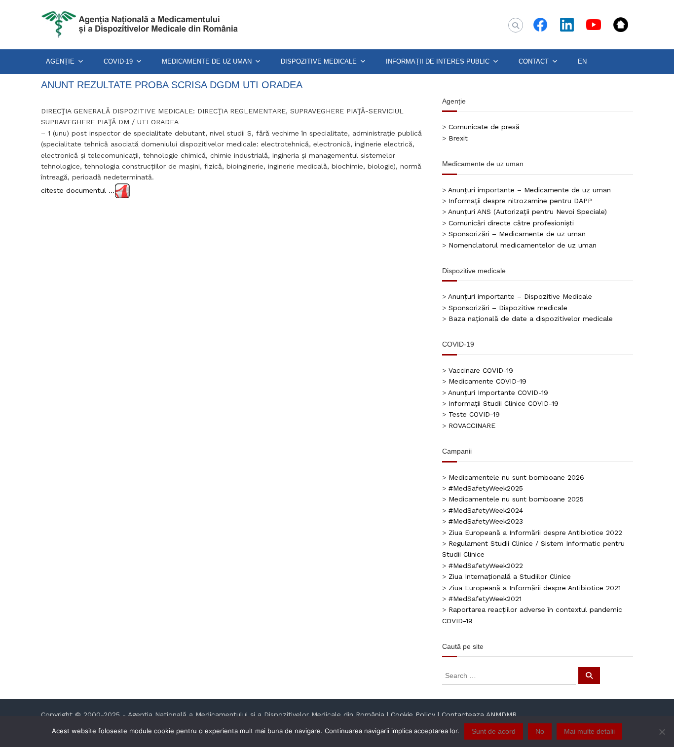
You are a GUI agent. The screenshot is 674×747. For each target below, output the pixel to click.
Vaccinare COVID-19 (481, 370)
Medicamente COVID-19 (487, 381)
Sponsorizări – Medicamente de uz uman (517, 234)
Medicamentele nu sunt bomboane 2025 (516, 499)
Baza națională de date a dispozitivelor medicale (531, 318)
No (539, 731)
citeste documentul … (77, 190)
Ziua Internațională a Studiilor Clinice (510, 576)
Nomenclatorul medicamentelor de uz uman (523, 245)
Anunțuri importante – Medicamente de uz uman (529, 190)
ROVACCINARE (472, 425)
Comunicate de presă (484, 127)
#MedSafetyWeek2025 (486, 488)
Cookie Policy (413, 714)
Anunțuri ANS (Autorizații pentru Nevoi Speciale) (527, 211)
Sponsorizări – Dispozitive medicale (508, 308)
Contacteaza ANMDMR (479, 714)
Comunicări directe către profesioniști (511, 223)
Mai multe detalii (589, 731)
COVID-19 (118, 61)
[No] (662, 732)
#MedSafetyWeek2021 (485, 599)
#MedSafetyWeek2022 (486, 565)
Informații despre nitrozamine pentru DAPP (520, 201)
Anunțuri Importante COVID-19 (498, 392)
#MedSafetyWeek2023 (486, 521)
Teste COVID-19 (474, 414)
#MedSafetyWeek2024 (486, 510)
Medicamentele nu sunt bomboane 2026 (516, 477)
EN (582, 61)
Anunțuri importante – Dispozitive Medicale (520, 296)
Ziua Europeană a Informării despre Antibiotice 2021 (535, 588)
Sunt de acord (494, 731)
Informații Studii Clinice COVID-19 (504, 403)
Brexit (458, 138)
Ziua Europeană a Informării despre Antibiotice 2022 (535, 532)
